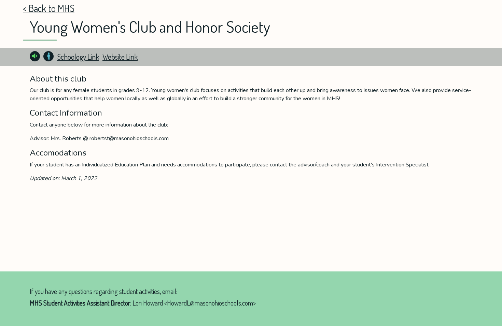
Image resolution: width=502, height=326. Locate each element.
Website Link (120, 56)
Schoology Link (78, 56)
